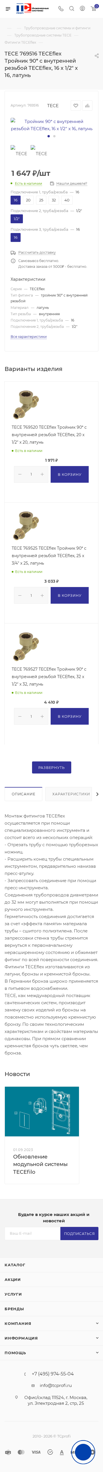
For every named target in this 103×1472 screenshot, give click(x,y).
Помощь (15, 1352)
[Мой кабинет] (82, 9)
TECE (53, 105)
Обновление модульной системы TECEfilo (40, 1164)
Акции (13, 1279)
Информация (21, 1338)
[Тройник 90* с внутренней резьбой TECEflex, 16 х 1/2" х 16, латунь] (51, 125)
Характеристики (71, 794)
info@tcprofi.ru (56, 1385)
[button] (49, 136)
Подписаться (79, 1234)
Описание (23, 794)
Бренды (14, 1308)
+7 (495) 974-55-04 (53, 1374)
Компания (18, 1323)
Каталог (15, 1265)
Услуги (13, 1294)
